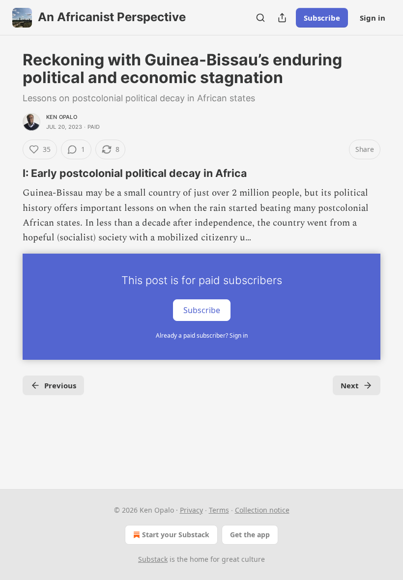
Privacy (191, 510)
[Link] (9, 173)
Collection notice (262, 510)
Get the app (250, 534)
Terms (219, 510)
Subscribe (322, 18)
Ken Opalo (61, 117)
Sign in (372, 18)
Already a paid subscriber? (202, 335)
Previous (60, 385)
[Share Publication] (282, 18)
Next (350, 385)
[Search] (260, 18)
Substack (153, 559)
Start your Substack (175, 534)
